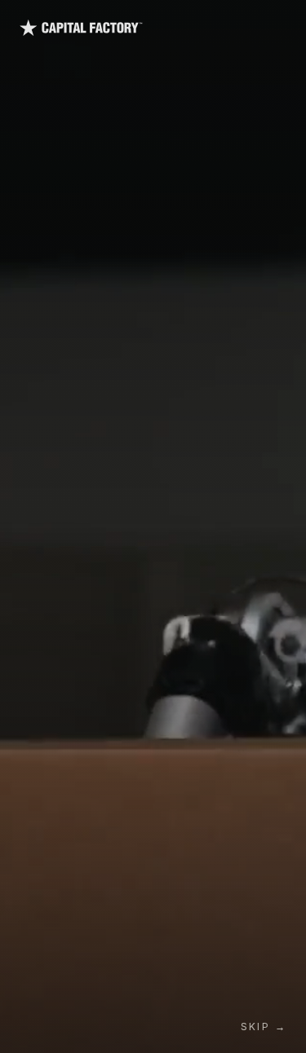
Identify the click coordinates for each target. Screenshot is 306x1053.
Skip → (263, 1026)
